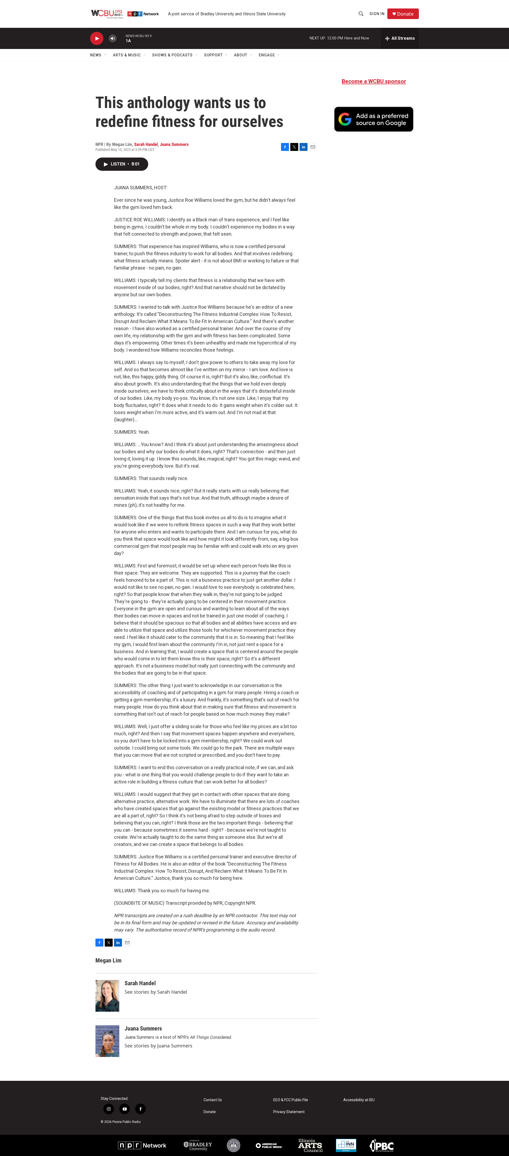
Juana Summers (174, 144)
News (96, 55)
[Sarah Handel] (107, 996)
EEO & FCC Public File (290, 1100)
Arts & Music (127, 55)
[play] (97, 38)
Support (213, 55)
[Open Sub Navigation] (105, 55)
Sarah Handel (146, 144)
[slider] (121, 38)
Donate (405, 14)
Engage (267, 55)
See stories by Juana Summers (158, 1045)
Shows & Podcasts (172, 55)
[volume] (112, 38)
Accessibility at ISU (359, 1100)
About (240, 55)
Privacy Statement (289, 1112)
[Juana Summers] (107, 1041)
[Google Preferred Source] (373, 119)
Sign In (377, 14)
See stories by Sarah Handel (156, 992)
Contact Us (213, 1100)
